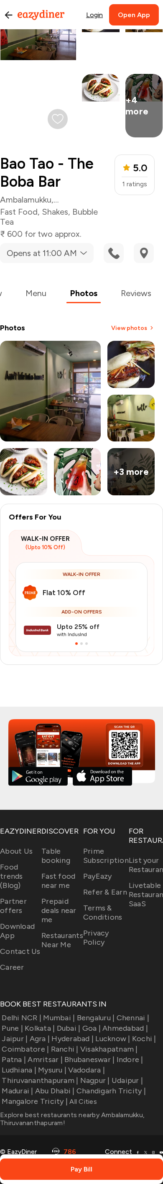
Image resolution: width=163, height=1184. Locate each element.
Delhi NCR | (21, 1017)
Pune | (12, 1028)
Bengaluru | (96, 1017)
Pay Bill (81, 1169)
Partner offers (13, 906)
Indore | (130, 1059)
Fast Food (19, 212)
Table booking (55, 856)
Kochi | (144, 1038)
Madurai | (17, 1090)
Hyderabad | (72, 1038)
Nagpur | (95, 1080)
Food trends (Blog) (11, 876)
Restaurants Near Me (62, 940)
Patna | (14, 1059)
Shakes (55, 212)
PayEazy (97, 876)
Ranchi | (64, 1049)
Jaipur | (15, 1038)
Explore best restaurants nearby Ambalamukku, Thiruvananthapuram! (72, 1119)
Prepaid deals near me (58, 910)
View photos (129, 328)
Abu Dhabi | (55, 1090)
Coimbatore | (25, 1049)
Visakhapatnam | (109, 1049)
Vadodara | (86, 1070)
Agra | (40, 1038)
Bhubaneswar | (89, 1059)
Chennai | (133, 1017)
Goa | (91, 1028)
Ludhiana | (19, 1070)
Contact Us (20, 951)
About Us (16, 851)
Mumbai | (59, 1017)
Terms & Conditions (102, 912)
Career (12, 967)
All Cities (82, 1101)
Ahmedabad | (125, 1028)
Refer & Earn (105, 892)
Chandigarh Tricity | (111, 1090)
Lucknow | (112, 1038)
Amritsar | (45, 1059)
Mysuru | (52, 1070)
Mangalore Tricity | (35, 1101)
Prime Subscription (106, 856)
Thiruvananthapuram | (40, 1080)
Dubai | (68, 1028)
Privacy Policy (96, 937)
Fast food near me (58, 881)
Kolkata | (40, 1028)
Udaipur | (127, 1080)
